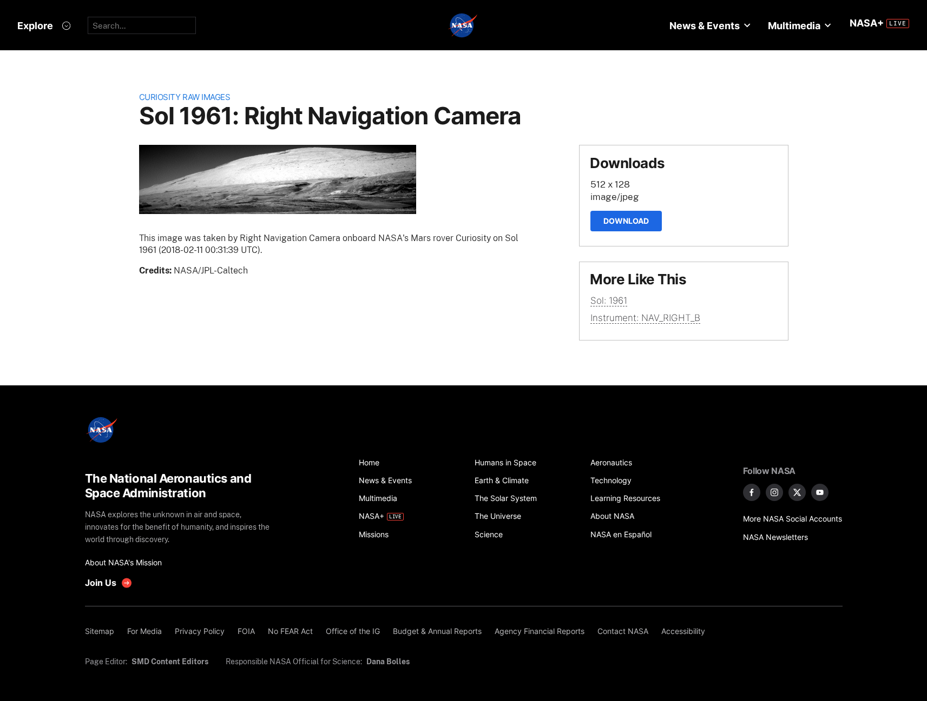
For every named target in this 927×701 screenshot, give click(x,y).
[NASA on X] (797, 492)
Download (626, 220)
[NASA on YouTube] (820, 492)
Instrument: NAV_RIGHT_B (645, 317)
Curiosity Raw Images (185, 97)
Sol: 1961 (608, 300)
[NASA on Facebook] (751, 492)
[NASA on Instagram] (774, 492)
